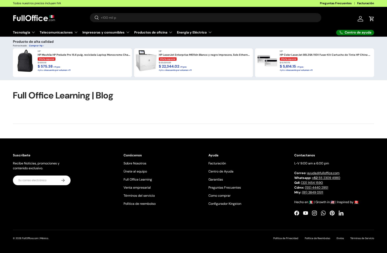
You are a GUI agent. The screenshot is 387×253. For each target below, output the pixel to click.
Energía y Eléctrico (192, 32)
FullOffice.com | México (35, 238)
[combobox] (205, 17)
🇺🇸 (333, 202)
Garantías (215, 179)
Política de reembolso (140, 204)
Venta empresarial (137, 187)
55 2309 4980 (326, 178)
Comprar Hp (36, 45)
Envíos (340, 238)
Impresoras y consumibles (103, 32)
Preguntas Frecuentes (336, 3)
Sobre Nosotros (135, 163)
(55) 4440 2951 (316, 187)
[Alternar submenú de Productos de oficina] (170, 32)
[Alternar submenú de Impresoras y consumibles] (127, 32)
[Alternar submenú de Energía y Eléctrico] (210, 32)
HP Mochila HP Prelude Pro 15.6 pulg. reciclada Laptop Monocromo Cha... (84, 54)
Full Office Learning (138, 179)
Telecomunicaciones (56, 32)
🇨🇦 (356, 202)
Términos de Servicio (362, 238)
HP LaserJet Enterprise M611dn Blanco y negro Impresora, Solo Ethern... (204, 54)
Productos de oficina (150, 32)
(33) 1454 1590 (312, 183)
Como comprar (219, 195)
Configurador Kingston (224, 204)
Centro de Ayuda (220, 171)
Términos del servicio (139, 195)
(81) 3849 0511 (312, 192)
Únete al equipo (135, 171)
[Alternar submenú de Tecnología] (33, 32)
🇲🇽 (311, 202)
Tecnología (21, 32)
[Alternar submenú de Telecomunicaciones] (76, 32)
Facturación (365, 3)
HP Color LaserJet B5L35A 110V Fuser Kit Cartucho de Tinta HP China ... (325, 54)
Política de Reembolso (317, 238)
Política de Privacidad (285, 238)
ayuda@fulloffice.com (323, 173)
